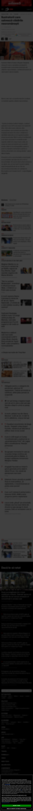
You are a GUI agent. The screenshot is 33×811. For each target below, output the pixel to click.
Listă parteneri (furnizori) (5, 802)
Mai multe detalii (7, 784)
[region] (16, 793)
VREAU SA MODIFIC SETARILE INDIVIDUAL (16, 808)
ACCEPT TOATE (16, 805)
